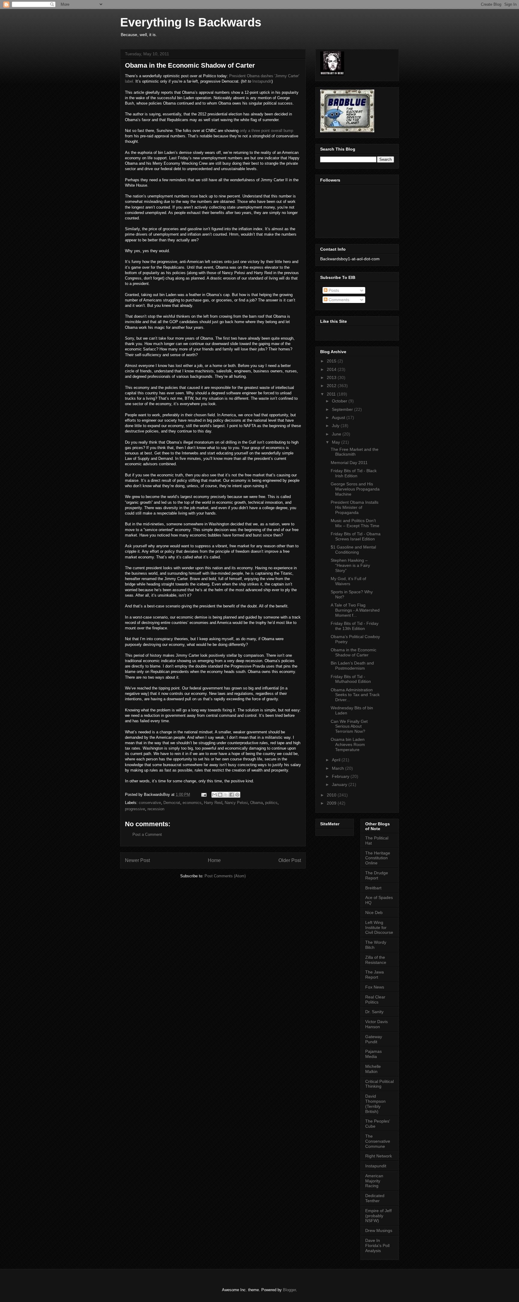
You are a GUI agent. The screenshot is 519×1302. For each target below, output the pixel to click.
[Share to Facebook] (232, 795)
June (337, 434)
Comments (338, 299)
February (341, 776)
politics (271, 802)
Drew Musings (378, 1230)
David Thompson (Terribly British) (375, 1104)
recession (155, 809)
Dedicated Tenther (374, 1198)
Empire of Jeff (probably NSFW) (378, 1215)
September (343, 409)
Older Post (289, 860)
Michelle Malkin (373, 1069)
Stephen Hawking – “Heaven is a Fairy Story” (350, 565)
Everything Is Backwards (190, 22)
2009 (332, 803)
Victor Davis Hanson (376, 1024)
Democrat (171, 802)
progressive (135, 809)
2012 (332, 385)
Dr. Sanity (374, 1011)
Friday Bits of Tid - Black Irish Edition (354, 473)
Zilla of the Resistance (375, 960)
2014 (332, 369)
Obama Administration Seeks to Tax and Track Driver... (355, 694)
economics (192, 802)
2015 (332, 361)
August (339, 417)
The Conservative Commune (377, 1141)
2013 (332, 377)
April (336, 759)
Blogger (289, 1290)
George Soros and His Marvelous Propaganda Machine (355, 489)
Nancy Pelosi (236, 802)
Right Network (378, 1156)
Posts (333, 290)
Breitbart (373, 887)
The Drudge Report (376, 875)
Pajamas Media (373, 1054)
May (336, 442)
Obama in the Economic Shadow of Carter (353, 652)
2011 (332, 394)
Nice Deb (374, 912)
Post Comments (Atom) (225, 876)
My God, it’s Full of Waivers (348, 581)
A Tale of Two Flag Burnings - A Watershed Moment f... (355, 610)
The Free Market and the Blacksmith (354, 452)
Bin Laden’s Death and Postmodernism (352, 666)
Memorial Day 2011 (349, 462)
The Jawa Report (374, 975)
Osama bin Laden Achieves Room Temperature (348, 744)
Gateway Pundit (373, 1039)
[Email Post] (203, 794)
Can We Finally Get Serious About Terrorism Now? (349, 726)
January (340, 784)
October (340, 401)
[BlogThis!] (220, 795)
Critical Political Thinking (379, 1084)
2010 (332, 795)
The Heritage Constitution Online (377, 858)
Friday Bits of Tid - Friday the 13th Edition (354, 626)
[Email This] (214, 795)
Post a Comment (147, 834)
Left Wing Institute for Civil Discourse (379, 927)
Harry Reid (213, 802)
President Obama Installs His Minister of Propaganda (354, 507)
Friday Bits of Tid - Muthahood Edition (351, 679)
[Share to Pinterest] (237, 795)
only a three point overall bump (266, 130)
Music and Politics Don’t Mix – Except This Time (355, 523)
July (336, 425)
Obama (256, 802)
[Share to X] (226, 795)
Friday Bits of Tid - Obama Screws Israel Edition (356, 536)
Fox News (374, 987)
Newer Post (137, 860)
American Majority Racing (374, 1180)
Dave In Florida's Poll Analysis (377, 1245)
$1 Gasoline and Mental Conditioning (353, 550)
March (338, 768)
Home (214, 860)
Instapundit (262, 81)
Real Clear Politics (375, 999)
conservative (150, 802)
